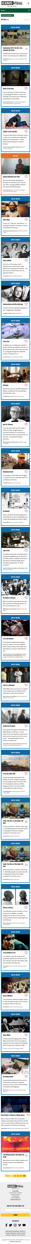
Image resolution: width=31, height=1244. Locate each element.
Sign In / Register (21, 1235)
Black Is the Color (8, 88)
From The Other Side (9, 774)
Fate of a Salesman (8, 685)
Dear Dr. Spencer (8, 424)
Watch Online (8, 1231)
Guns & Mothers (8, 996)
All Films (22, 1231)
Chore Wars (6, 220)
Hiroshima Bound (8, 1076)
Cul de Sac (6, 341)
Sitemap (12, 1241)
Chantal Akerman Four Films (11, 177)
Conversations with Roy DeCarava (13, 304)
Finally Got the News (9, 726)
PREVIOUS (8, 1175)
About (23, 1233)
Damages (5, 385)
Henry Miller (6, 1035)
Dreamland (6, 511)
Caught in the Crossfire (10, 131)
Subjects (19, 1233)
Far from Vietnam (8, 638)
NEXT (24, 1175)
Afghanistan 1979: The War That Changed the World (12, 49)
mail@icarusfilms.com (15, 1199)
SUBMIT (16, 1215)
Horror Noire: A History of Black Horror (13, 1115)
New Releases (15, 1231)
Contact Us (13, 1235)
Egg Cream (6, 550)
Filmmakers (13, 1233)
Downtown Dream (8, 472)
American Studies (7, 15)
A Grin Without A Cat (9, 953)
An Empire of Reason (9, 598)
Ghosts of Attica (8, 907)
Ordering (8, 1235)
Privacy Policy (18, 1241)
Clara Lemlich (7, 260)
